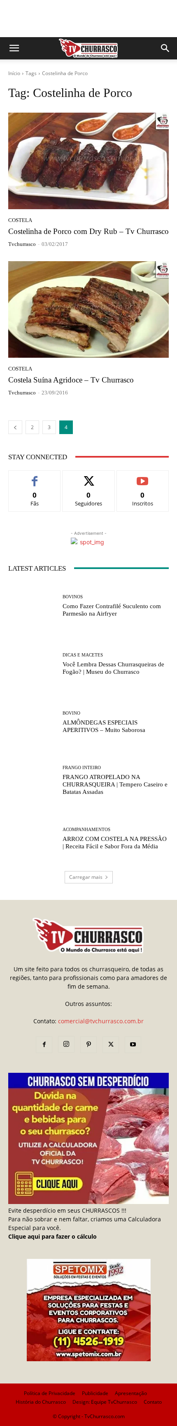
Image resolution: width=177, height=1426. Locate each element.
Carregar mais (85, 877)
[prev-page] (15, 427)
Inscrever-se (142, 477)
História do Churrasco (41, 1401)
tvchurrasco (22, 244)
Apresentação (131, 1393)
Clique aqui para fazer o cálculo (52, 1236)
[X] (110, 1044)
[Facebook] (44, 1044)
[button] (14, 48)
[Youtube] (133, 1044)
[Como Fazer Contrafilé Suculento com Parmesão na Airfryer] (32, 606)
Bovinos (73, 597)
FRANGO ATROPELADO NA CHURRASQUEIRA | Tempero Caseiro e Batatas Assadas (115, 784)
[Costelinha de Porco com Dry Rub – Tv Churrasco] (88, 161)
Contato (153, 1401)
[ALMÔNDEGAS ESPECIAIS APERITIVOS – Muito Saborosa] (32, 722)
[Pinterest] (88, 1044)
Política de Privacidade (49, 1393)
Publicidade (95, 1393)
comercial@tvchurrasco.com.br (101, 1021)
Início (14, 73)
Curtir (35, 477)
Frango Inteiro (82, 767)
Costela (20, 220)
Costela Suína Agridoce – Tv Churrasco (71, 379)
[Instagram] (66, 1044)
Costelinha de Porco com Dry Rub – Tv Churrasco (88, 231)
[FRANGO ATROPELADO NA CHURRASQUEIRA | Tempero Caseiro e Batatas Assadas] (32, 780)
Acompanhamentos (86, 829)
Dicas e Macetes (83, 655)
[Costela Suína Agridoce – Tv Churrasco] (88, 309)
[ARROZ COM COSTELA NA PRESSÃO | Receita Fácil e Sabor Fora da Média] (32, 839)
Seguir (89, 477)
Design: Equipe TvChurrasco (104, 1401)
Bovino (71, 713)
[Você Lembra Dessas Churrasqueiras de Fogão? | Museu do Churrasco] (32, 664)
